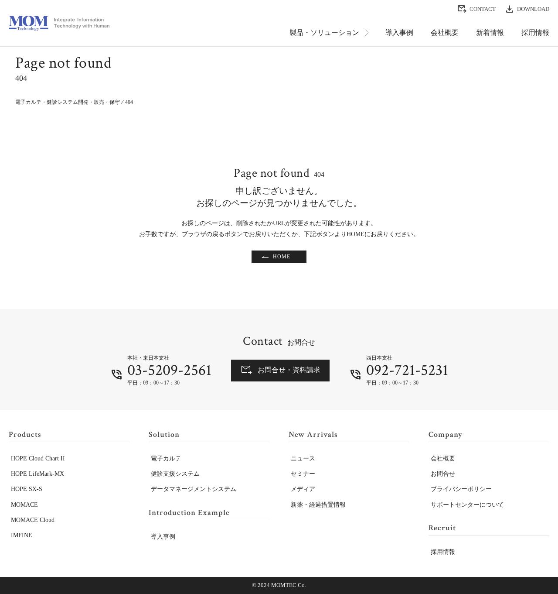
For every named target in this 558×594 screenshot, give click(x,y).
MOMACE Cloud (32, 520)
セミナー (303, 473)
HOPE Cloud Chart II (38, 458)
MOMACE (24, 504)
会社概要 (445, 32)
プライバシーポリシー (461, 489)
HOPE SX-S (26, 489)
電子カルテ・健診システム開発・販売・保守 (67, 102)
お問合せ (443, 473)
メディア (303, 489)
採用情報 (535, 32)
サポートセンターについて (467, 504)
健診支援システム (175, 473)
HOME (281, 257)
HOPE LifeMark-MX (37, 473)
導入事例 (399, 32)
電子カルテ (166, 458)
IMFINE (21, 535)
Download (533, 9)
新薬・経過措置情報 (318, 504)
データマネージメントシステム (193, 489)
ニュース (303, 458)
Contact (483, 9)
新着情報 (490, 32)
